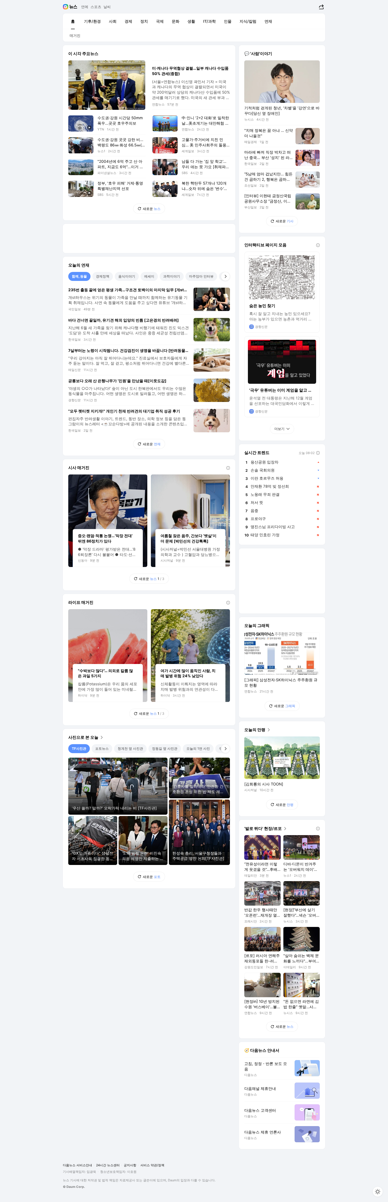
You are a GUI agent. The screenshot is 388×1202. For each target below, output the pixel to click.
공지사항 (130, 1165)
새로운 (152, 209)
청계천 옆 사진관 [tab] (130, 748)
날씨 (107, 6)
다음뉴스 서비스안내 (77, 1165)
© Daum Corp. (74, 1187)
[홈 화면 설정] (378, 1192)
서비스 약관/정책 (152, 1165)
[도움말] (228, 468)
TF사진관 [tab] (79, 748)
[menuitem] (73, 21)
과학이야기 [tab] (171, 276)
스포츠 (95, 6)
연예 (84, 6)
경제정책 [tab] (102, 276)
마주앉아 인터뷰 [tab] (201, 276)
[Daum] (66, 6)
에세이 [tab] (149, 276)
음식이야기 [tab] (126, 276)
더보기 (279, 429)
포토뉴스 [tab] (102, 748)
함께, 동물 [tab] (79, 276)
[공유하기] (320, 6)
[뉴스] (73, 6)
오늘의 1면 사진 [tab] (198, 748)
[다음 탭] (225, 276)
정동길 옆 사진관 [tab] (164, 748)
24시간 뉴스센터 (108, 1165)
